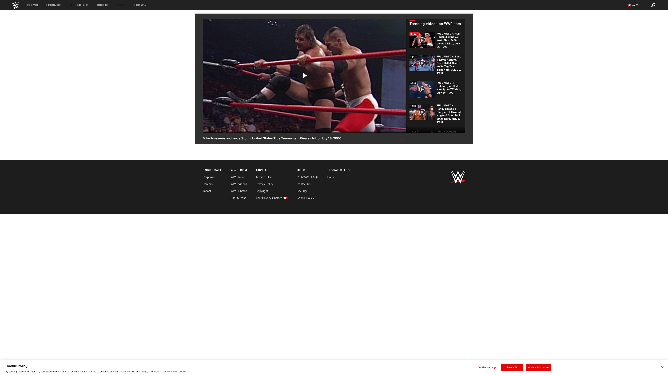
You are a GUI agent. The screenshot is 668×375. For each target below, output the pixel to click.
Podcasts (53, 5)
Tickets (102, 5)
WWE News (237, 177)
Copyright (262, 191)
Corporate (209, 177)
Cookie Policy (305, 198)
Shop (120, 5)
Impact (207, 191)
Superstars (79, 5)
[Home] (15, 5)
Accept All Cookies (538, 367)
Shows (32, 5)
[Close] (662, 367)
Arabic (331, 177)
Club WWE (140, 5)
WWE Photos (238, 191)
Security (302, 191)
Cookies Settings (487, 367)
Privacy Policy (264, 184)
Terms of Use (264, 177)
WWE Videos (238, 184)
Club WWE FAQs (307, 177)
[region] (334, 367)
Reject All (512, 367)
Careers (208, 184)
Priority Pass (238, 198)
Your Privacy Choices (269, 198)
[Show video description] (402, 138)
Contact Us (304, 184)
